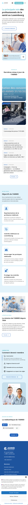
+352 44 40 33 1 (8, 460)
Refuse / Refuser (14, 496)
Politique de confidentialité (18, 503)
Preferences (14, 500)
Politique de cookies (8, 503)
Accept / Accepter (14, 492)
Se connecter (19, 3)
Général (5, 94)
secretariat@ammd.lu (9, 457)
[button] (26, 477)
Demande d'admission (11, 376)
